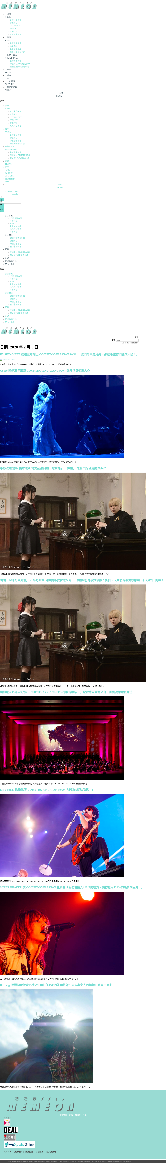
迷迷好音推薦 (15, 34)
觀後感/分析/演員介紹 (19, 66)
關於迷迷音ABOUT (11, 88)
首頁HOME (59, 94)
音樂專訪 (13, 22)
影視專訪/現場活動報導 (20, 63)
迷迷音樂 (9, 216)
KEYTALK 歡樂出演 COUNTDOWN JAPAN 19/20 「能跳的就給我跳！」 (47, 789)
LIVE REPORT (16, 25)
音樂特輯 (13, 31)
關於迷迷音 (51, 1152)
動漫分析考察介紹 (17, 51)
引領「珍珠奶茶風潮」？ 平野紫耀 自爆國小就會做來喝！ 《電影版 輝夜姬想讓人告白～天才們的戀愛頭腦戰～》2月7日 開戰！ (82, 580)
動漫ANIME (8, 39)
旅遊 (7, 258)
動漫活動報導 (15, 48)
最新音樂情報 (15, 19)
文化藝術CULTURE (10, 82)
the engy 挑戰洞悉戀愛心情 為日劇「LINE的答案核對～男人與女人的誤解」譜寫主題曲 (56, 985)
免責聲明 (7, 1152)
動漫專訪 (13, 46)
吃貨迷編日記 (11, 261)
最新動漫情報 (15, 43)
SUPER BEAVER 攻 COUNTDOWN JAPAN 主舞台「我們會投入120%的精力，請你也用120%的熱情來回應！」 (72, 887)
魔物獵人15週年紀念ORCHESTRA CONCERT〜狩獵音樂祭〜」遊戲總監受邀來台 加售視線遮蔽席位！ (67, 692)
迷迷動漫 (9, 235)
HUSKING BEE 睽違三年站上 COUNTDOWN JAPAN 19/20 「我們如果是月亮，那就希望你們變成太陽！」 (69, 354)
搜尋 (114, 340)
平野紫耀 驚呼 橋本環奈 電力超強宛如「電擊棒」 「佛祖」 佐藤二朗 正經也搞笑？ (56, 468)
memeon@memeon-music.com (88, 1161)
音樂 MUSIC (8, 15)
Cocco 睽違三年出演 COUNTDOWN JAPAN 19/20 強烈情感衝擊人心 (45, 370)
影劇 (7, 249)
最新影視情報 (15, 60)
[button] (57, 100)
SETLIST (14, 28)
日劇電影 (40, 1152)
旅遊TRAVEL (8, 71)
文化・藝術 (10, 264)
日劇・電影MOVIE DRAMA (11, 56)
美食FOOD (8, 77)
